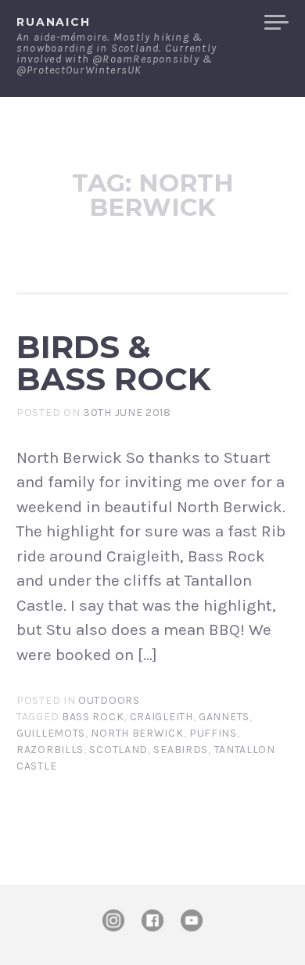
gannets (224, 716)
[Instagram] (113, 920)
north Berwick (137, 733)
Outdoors (109, 700)
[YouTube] (191, 920)
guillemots (50, 733)
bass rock (93, 716)
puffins (213, 733)
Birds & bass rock (113, 363)
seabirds (180, 749)
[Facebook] (152, 920)
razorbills (50, 749)
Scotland (118, 749)
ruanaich (53, 22)
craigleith (161, 716)
